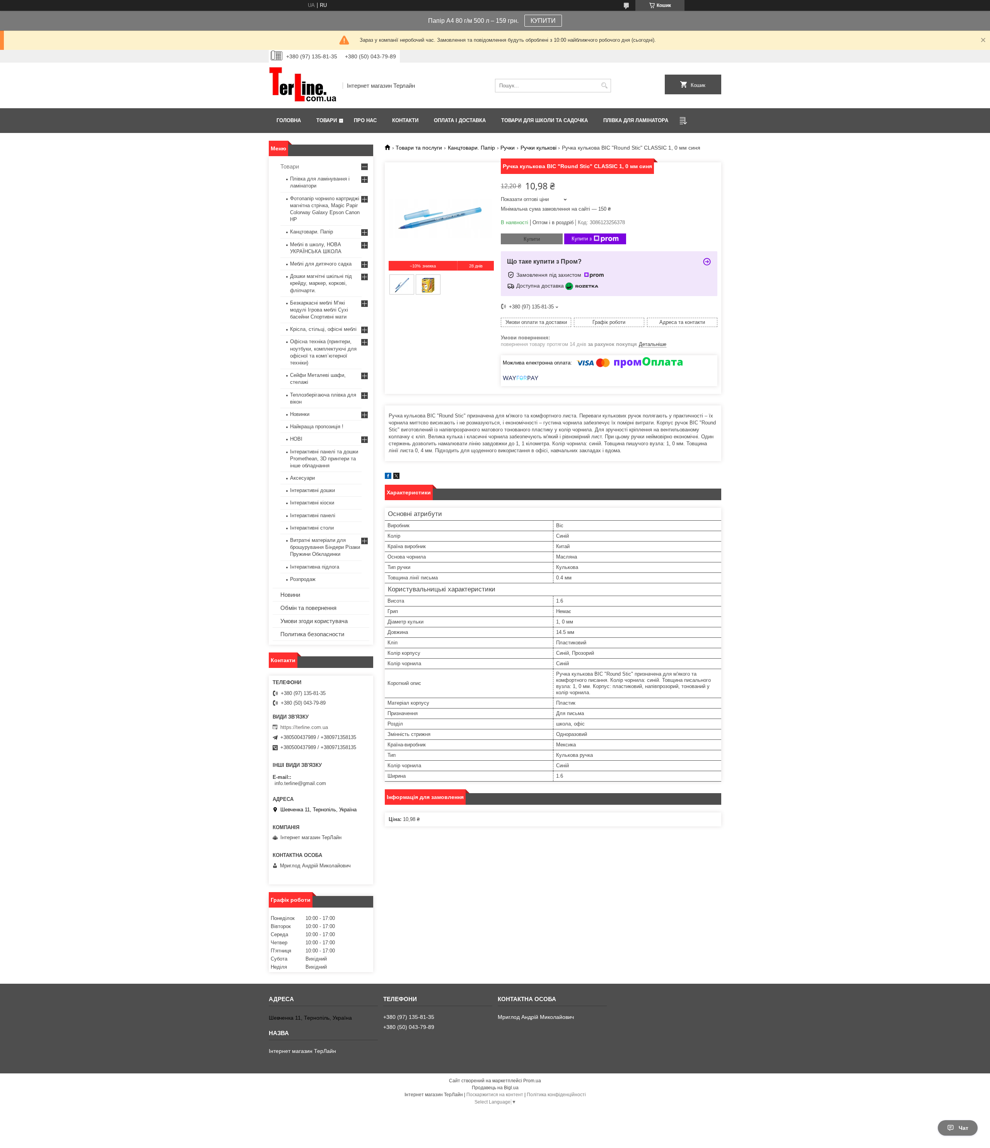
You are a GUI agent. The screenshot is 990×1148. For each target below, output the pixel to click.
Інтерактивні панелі (312, 515)
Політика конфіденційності (556, 1094)
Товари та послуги (419, 148)
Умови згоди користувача (314, 621)
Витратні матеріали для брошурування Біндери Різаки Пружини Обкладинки (325, 547)
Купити (532, 239)
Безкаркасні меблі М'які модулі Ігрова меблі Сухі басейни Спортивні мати (319, 310)
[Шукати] (604, 85)
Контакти (405, 120)
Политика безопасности (312, 634)
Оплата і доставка (460, 120)
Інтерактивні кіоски (312, 503)
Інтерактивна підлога (314, 567)
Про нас (365, 120)
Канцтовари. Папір (471, 148)
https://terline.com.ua (304, 727)
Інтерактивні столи (312, 528)
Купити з (582, 239)
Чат (963, 1128)
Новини (290, 594)
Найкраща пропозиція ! (316, 426)
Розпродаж (303, 579)
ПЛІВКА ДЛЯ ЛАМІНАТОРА (635, 120)
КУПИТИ (543, 20)
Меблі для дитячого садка (321, 264)
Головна (289, 120)
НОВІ (296, 439)
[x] (396, 477)
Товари (326, 120)
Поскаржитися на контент (494, 1094)
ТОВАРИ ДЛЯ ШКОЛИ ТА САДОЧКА (544, 120)
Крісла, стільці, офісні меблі (323, 329)
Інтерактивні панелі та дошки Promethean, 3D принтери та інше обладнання (324, 458)
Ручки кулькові (538, 148)
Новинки (299, 414)
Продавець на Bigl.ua (495, 1087)
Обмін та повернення (308, 608)
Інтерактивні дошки (312, 490)
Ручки (507, 148)
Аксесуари (302, 478)
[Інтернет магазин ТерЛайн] (303, 85)
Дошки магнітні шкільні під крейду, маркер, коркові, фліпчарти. (321, 283)
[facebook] (388, 477)
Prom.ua (532, 1080)
